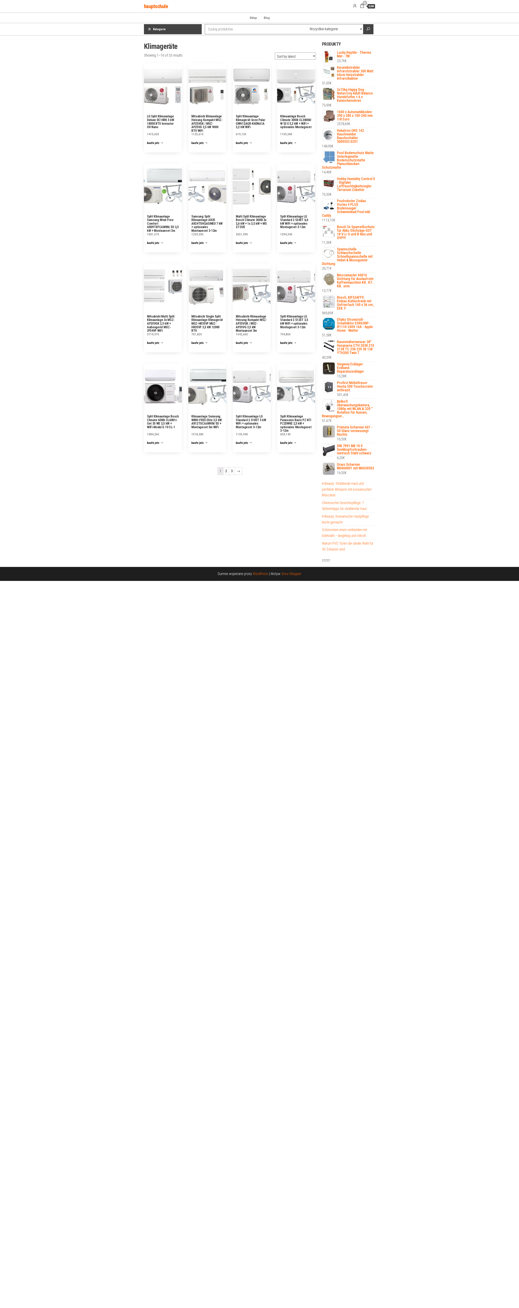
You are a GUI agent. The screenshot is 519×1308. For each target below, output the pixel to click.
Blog (267, 18)
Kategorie (159, 29)
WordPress (260, 574)
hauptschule (156, 6)
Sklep (253, 18)
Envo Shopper (291, 574)
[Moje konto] (354, 6)
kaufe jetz (153, 143)
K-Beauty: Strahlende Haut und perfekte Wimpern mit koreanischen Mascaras (347, 489)
